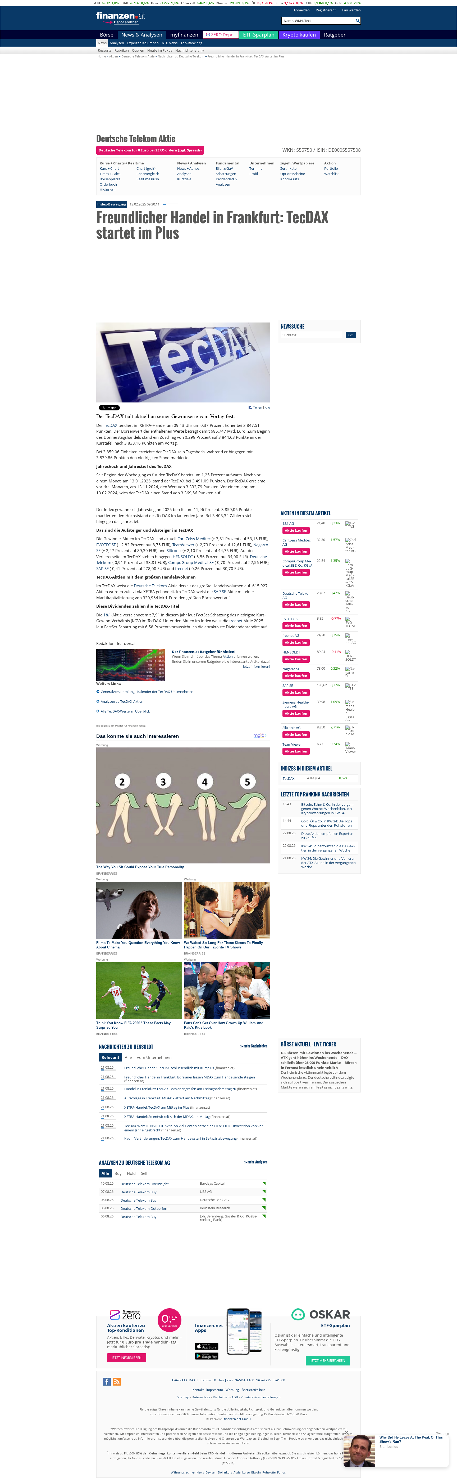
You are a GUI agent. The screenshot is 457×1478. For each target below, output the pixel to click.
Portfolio (331, 168)
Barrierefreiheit (253, 1389)
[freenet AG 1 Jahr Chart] (350, 638)
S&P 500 (279, 1380)
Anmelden (302, 10)
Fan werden (351, 10)
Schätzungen (226, 173)
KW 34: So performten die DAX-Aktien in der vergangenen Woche (328, 848)
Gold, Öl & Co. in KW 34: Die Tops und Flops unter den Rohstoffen (326, 823)
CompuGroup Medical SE (191, 562)
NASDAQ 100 (244, 1380)
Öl (253, 3)
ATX (97, 3)
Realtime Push (147, 179)
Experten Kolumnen (143, 43)
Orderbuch (108, 184)
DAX (124, 3)
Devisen (210, 1472)
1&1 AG (288, 523)
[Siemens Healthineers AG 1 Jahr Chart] (350, 711)
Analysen (117, 43)
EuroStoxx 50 (206, 1380)
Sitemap (183, 1397)
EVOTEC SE (106, 544)
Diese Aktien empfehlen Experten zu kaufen (327, 835)
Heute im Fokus (159, 50)
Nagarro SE (291, 668)
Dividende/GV (226, 179)
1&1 (107, 614)
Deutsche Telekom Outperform (145, 1208)
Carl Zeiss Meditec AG (296, 542)
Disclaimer (221, 1397)
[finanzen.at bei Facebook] (107, 1382)
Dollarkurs (225, 1472)
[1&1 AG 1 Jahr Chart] (350, 524)
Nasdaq (222, 3)
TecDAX (110, 425)
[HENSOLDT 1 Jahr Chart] (350, 655)
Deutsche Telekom (150, 585)
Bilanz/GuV (224, 168)
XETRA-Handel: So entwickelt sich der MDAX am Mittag (167, 1116)
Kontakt (198, 1389)
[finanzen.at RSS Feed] (117, 1382)
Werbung (232, 1389)
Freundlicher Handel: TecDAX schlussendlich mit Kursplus (169, 1067)
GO (350, 335)
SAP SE (102, 568)
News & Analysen (141, 34)
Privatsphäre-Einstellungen (260, 1397)
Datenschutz (201, 1397)
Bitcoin (256, 1472)
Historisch (108, 189)
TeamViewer (183, 544)
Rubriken (122, 50)
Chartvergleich (147, 173)
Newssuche (292, 326)
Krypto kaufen (299, 34)
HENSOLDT (183, 556)
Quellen (138, 50)
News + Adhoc (188, 168)
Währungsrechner (183, 1472)
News (102, 43)
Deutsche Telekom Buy (139, 1192)
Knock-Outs (289, 179)
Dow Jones (225, 1380)
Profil (253, 173)
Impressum (214, 1389)
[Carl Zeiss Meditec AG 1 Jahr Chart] (350, 545)
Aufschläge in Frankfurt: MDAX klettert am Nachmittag (166, 1098)
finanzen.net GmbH (237, 1419)
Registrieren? (326, 10)
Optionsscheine (292, 173)
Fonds (281, 1472)
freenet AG (290, 635)
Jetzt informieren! (256, 666)
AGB (234, 1397)
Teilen (257, 407)
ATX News (169, 43)
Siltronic (174, 550)
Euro (279, 3)
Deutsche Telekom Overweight (145, 1183)
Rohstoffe (269, 1472)
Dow (154, 3)
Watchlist (331, 173)
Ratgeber (335, 34)
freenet (181, 568)
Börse (106, 34)
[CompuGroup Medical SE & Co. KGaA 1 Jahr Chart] (350, 573)
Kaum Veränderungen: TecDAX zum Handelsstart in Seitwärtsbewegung (180, 1138)
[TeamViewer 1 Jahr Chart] (350, 747)
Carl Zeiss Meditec (194, 538)
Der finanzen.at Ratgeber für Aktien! (203, 651)
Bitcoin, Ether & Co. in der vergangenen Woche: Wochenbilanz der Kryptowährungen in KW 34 (327, 808)
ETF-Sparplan (259, 34)
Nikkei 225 (263, 1380)
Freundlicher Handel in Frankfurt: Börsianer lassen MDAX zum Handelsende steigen (189, 1077)
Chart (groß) (146, 168)
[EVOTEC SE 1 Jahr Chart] (350, 622)
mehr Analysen (257, 1162)
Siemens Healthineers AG (295, 704)
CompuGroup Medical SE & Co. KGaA (297, 563)
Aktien (228, 656)
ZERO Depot (223, 35)
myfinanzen (184, 34)
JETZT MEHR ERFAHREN (327, 1360)
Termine (255, 168)
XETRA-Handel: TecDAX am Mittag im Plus (156, 1107)
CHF (309, 3)
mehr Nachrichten (255, 1046)
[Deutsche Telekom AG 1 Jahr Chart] (350, 602)
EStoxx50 (188, 3)
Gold (338, 3)
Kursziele (184, 179)
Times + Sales (110, 173)
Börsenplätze (110, 179)
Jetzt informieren (126, 1357)
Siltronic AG (291, 727)
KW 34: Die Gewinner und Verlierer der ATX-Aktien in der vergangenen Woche (328, 862)
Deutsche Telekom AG (297, 595)
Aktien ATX (179, 1380)
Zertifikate (288, 168)
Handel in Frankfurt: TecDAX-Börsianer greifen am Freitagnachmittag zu (180, 1088)
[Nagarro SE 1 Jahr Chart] (350, 672)
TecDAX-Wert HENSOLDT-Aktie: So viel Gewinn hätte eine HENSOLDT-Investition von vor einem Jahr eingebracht (193, 1127)
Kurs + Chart (109, 168)
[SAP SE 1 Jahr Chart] (350, 686)
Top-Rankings (191, 43)
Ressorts (104, 50)
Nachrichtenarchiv (189, 50)
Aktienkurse (242, 1472)
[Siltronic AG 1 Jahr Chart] (350, 730)
